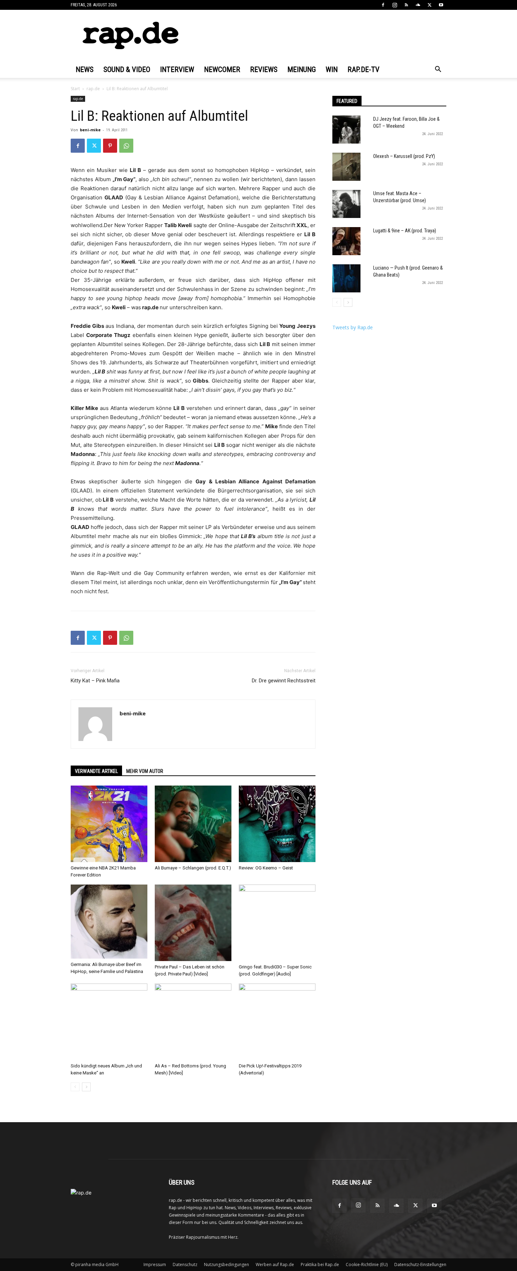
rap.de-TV (363, 69)
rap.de (93, 89)
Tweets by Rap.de (352, 327)
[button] (437, 70)
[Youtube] (441, 5)
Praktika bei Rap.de (320, 1264)
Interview (177, 69)
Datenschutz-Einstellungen (420, 1264)
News (85, 69)
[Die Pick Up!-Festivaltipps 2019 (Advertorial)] (277, 1022)
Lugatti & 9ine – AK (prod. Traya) (404, 230)
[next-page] (86, 1087)
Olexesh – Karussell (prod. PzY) (404, 156)
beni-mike (90, 129)
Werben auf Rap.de (275, 1264)
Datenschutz (185, 1264)
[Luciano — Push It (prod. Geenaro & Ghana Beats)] (346, 278)
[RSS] (406, 5)
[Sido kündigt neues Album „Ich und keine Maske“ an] (109, 1022)
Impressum (154, 1264)
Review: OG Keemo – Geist (266, 867)
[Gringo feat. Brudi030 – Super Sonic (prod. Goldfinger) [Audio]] (277, 923)
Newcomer (222, 69)
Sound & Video (126, 69)
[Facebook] (383, 5)
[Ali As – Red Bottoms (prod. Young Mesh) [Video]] (193, 1022)
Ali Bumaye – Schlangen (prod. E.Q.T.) (193, 867)
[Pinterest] (110, 146)
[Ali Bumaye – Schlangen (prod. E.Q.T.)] (193, 824)
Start (75, 89)
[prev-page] (75, 1087)
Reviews (263, 69)
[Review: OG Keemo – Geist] (277, 824)
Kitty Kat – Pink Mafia (95, 680)
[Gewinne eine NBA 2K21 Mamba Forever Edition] (109, 824)
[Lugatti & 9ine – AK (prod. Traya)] (346, 241)
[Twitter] (429, 5)
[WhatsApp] (126, 146)
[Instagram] (394, 5)
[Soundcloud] (418, 5)
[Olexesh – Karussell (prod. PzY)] (346, 167)
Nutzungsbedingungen (226, 1264)
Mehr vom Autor (144, 771)
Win (332, 69)
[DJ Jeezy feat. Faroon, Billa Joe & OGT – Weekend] (346, 129)
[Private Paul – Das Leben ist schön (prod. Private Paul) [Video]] (193, 923)
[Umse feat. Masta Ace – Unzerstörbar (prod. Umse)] (346, 204)
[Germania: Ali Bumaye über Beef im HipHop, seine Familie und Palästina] (109, 922)
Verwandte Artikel (96, 771)
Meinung (301, 69)
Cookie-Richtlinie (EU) (367, 1264)
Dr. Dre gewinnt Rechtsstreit (283, 680)
